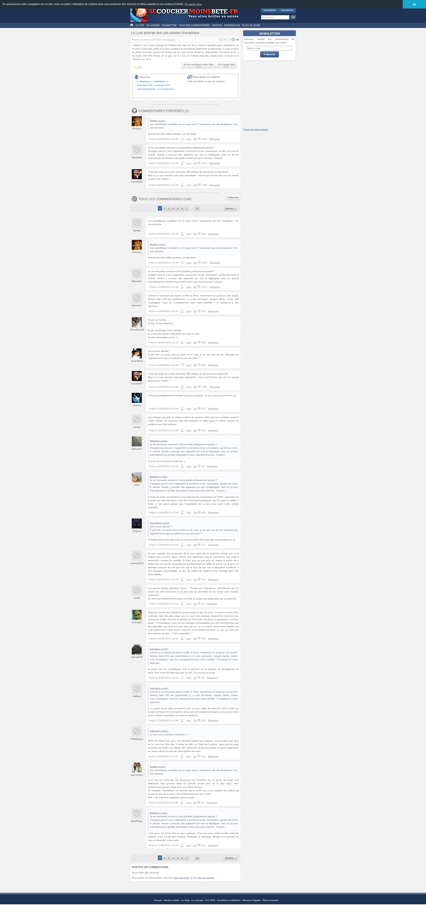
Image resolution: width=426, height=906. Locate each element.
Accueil (158, 900)
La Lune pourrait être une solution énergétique (165, 33)
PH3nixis (136, 128)
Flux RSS (210, 900)
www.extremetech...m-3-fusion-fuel (155, 89)
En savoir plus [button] (193, 4)
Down (199, 139)
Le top (140, 25)
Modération (232, 25)
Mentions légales (252, 900)
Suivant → (230, 208)
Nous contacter (271, 900)
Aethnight (137, 622)
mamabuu (136, 305)
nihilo (137, 484)
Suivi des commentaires (194, 25)
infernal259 (137, 657)
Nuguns (137, 531)
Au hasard (153, 25)
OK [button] (414, 4)
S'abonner (233, 197)
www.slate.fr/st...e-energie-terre (153, 85)
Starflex (154, 120)
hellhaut (137, 696)
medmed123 (136, 563)
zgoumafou (137, 775)
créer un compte (205, 877)
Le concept (197, 900)
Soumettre (169, 25)
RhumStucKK (137, 329)
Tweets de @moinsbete (255, 129)
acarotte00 (136, 181)
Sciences (171, 40)
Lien (188, 139)
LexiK (137, 598)
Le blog (185, 900)
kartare (137, 427)
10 (197, 208)
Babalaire (137, 157)
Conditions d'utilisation (229, 900)
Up (195, 139)
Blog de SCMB (251, 25)
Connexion (287, 10)
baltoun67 (137, 449)
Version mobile (171, 900)
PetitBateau (137, 739)
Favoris (217, 25)
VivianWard (137, 361)
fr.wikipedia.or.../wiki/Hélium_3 (152, 81)
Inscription (270, 10)
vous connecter (181, 877)
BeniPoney (136, 821)
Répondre (215, 139)
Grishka (137, 405)
